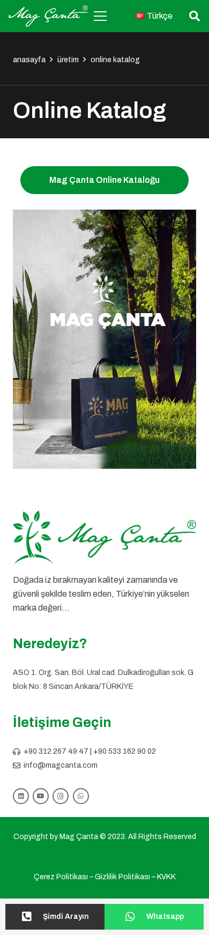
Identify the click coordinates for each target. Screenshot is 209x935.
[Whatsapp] (135, 916)
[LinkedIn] (21, 796)
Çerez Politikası (61, 877)
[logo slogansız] (104, 537)
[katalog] (104, 339)
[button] (100, 16)
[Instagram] (61, 796)
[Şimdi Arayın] (32, 916)
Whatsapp (165, 916)
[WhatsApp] (81, 796)
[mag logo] (48, 16)
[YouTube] (41, 796)
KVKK (166, 877)
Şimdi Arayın (66, 916)
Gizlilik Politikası (122, 877)
